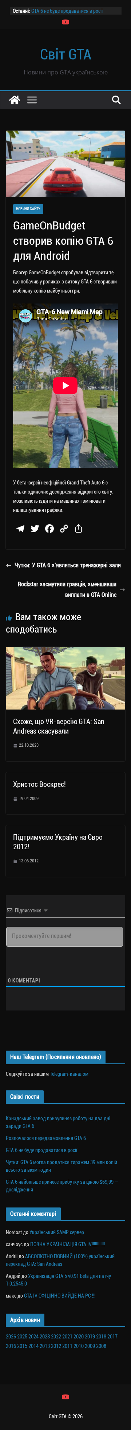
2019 (90, 1337)
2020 (79, 1337)
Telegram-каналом (69, 1074)
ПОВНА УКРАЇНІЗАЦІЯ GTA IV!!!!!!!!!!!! (67, 1244)
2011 (67, 1346)
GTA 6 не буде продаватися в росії (67, 11)
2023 (45, 1337)
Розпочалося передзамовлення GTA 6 (46, 1138)
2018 (101, 1337)
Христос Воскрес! (39, 784)
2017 (112, 1337)
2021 (67, 1337)
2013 (45, 1346)
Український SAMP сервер (56, 1232)
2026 (11, 1337)
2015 (22, 1346)
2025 (22, 1337)
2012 (56, 1346)
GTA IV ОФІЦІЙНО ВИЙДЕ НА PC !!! (59, 1296)
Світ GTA (65, 54)
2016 (11, 1346)
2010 (79, 1346)
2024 (33, 1337)
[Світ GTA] (14, 100)
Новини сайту (28, 209)
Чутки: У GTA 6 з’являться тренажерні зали (68, 565)
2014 (33, 1346)
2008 (101, 1346)
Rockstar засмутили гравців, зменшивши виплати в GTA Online (67, 589)
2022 (56, 1337)
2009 (90, 1346)
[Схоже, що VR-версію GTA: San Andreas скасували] (65, 651)
